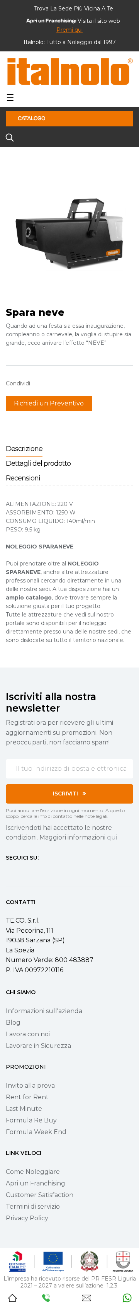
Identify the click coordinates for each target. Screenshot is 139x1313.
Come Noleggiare (33, 1171)
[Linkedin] (50, 872)
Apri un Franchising (35, 1183)
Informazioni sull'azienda (44, 1011)
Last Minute (24, 1108)
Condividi (39, 383)
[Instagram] (23, 872)
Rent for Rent (27, 1097)
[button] (69, 30)
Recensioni (23, 478)
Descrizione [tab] (24, 448)
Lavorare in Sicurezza (38, 1045)
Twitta (51, 383)
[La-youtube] (37, 872)
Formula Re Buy (31, 1120)
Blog (13, 1022)
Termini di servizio (33, 1206)
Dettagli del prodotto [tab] (38, 463)
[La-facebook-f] (9, 872)
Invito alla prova (30, 1085)
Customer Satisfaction (39, 1195)
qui (112, 837)
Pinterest (63, 383)
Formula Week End (36, 1132)
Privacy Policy (27, 1218)
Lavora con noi (28, 1034)
